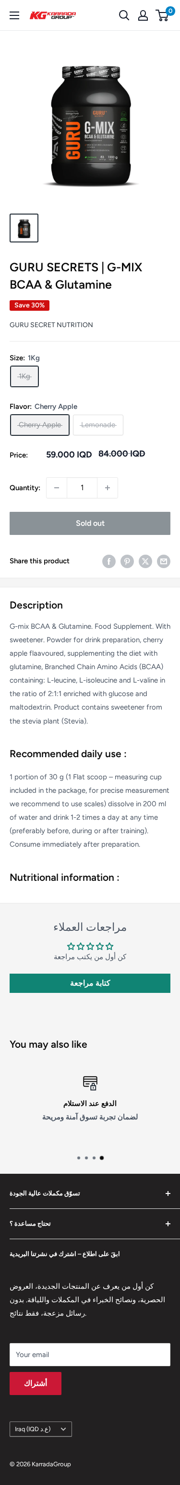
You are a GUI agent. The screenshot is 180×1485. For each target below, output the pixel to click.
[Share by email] (163, 561)
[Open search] (124, 15)
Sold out (90, 523)
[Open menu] (14, 15)
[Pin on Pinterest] (127, 561)
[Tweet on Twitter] (145, 561)
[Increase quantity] (107, 488)
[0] (162, 15)
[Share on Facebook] (109, 561)
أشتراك (35, 1383)
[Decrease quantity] (57, 488)
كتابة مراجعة (90, 983)
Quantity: (25, 487)
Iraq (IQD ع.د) (32, 1429)
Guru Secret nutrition (51, 325)
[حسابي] (143, 15)
